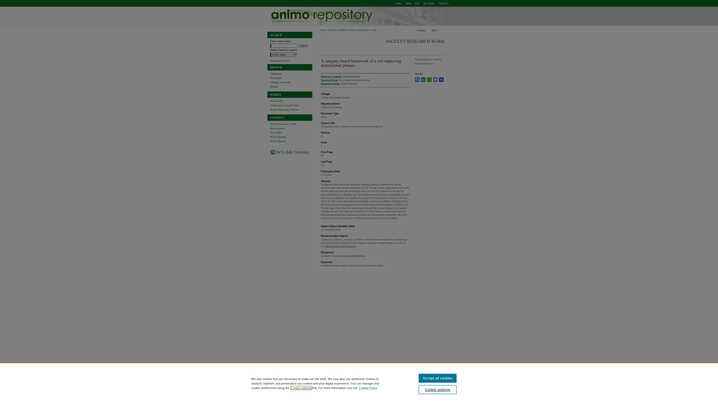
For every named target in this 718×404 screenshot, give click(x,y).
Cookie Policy (368, 388)
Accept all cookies (437, 378)
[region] (359, 383)
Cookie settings (301, 388)
